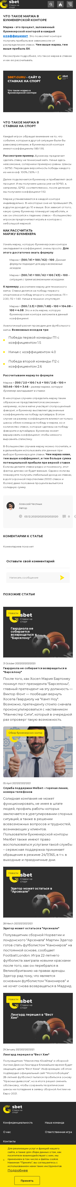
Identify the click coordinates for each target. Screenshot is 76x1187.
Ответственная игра (58, 1132)
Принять (27, 1180)
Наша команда (54, 1122)
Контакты (9, 1141)
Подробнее (18, 1170)
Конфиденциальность (18, 1122)
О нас (7, 1132)
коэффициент (15, 36)
